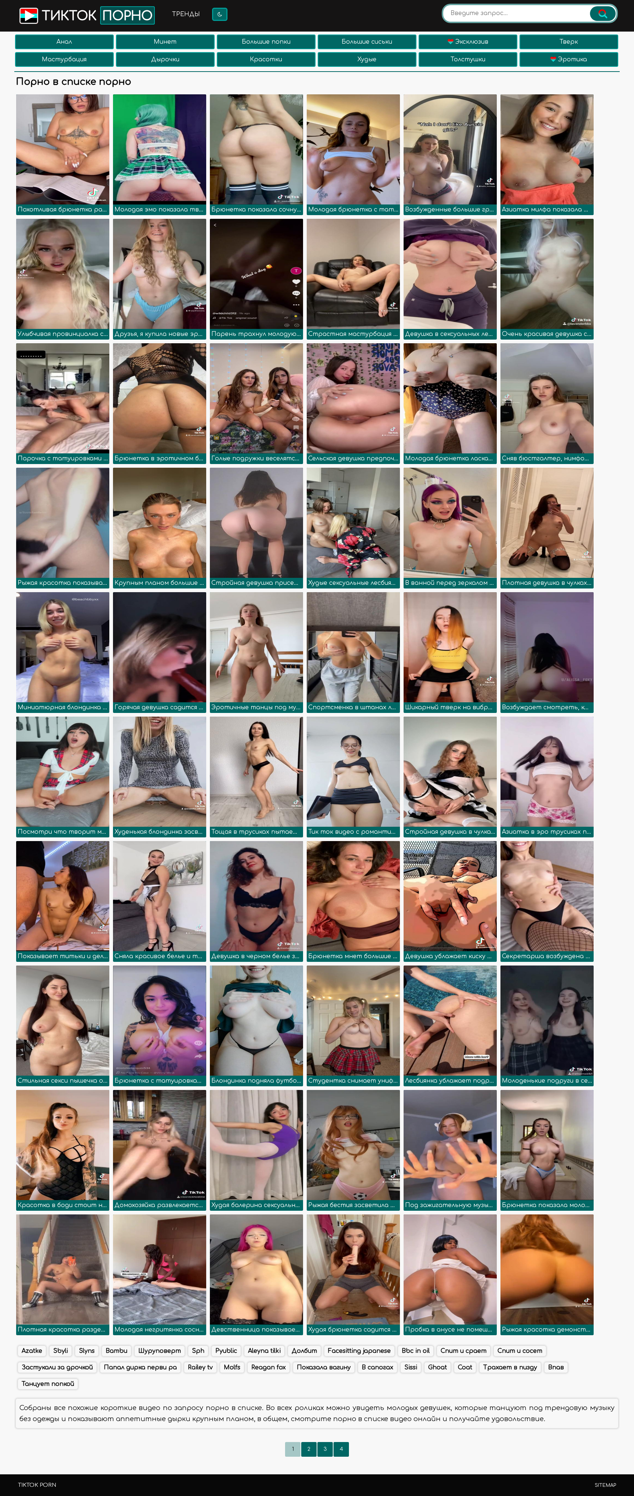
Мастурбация (64, 59)
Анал (64, 42)
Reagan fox (268, 1367)
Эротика (571, 59)
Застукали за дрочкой (57, 1367)
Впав (556, 1367)
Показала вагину (324, 1367)
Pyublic (226, 1351)
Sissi (410, 1367)
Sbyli (60, 1351)
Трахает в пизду (510, 1367)
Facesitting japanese (359, 1351)
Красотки (266, 59)
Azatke (32, 1351)
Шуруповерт (159, 1351)
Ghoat (437, 1367)
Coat (465, 1367)
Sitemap (605, 1485)
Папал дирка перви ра (140, 1367)
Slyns (87, 1351)
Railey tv (200, 1367)
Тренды (186, 14)
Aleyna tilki (264, 1351)
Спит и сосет (520, 1351)
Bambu (116, 1351)
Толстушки (468, 59)
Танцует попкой (48, 1384)
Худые (366, 59)
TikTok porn (37, 1485)
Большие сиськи (367, 42)
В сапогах (377, 1367)
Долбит (304, 1351)
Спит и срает (464, 1351)
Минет (165, 42)
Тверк (569, 42)
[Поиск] (603, 13)
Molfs (232, 1367)
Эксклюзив (470, 42)
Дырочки (165, 59)
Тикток (95, 16)
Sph (198, 1351)
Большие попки (266, 42)
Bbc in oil (416, 1351)
